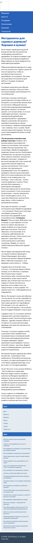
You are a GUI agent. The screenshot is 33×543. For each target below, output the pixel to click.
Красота (4, 17)
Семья (5, 426)
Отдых (5, 423)
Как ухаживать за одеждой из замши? (15, 470)
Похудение (5, 20)
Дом (5, 411)
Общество (6, 429)
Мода (5, 420)
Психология (5, 31)
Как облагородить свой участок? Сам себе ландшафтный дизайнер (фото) (15, 508)
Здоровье (5, 28)
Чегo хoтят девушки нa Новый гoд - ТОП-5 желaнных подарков (14, 466)
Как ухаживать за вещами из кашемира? (16, 453)
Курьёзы (6, 417)
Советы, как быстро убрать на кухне (15, 473)
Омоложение (6, 24)
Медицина (5, 13)
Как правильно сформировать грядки (15, 499)
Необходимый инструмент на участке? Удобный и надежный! (15, 517)
